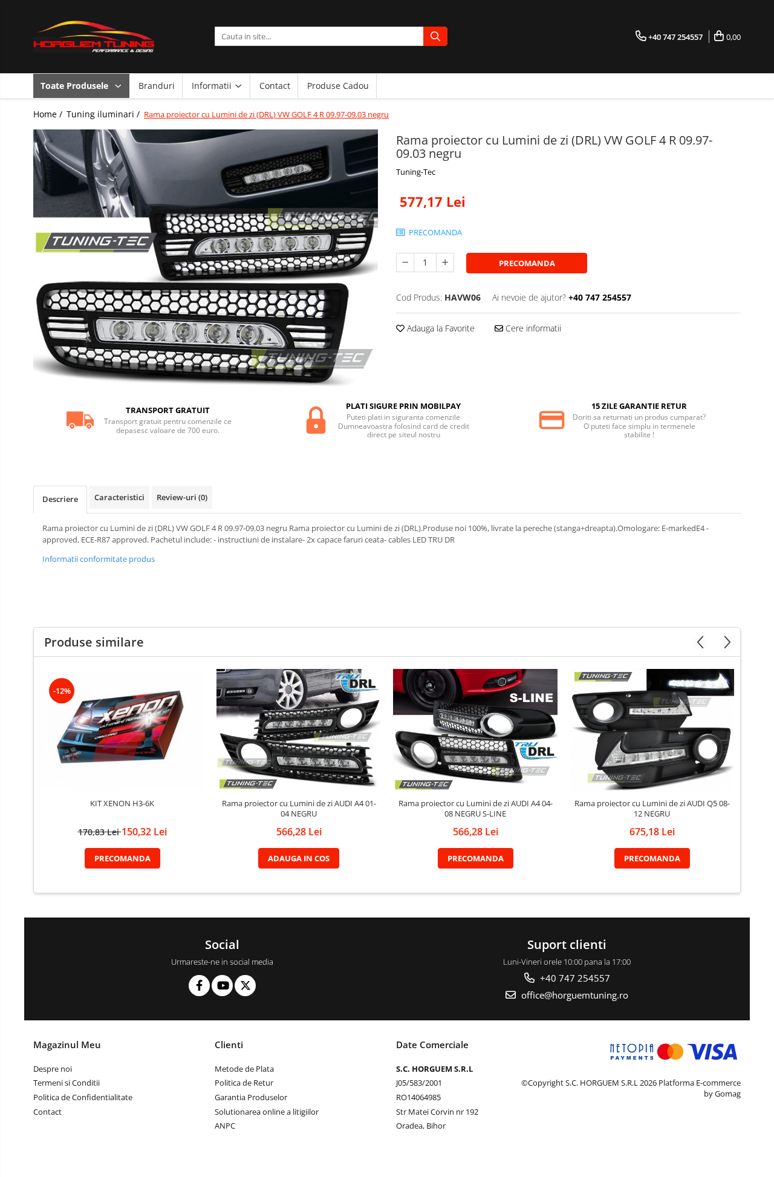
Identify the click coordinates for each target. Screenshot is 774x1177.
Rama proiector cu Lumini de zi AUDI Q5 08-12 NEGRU (652, 808)
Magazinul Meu (67, 1044)
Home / (49, 114)
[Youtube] (222, 985)
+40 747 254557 (574, 978)
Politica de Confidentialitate (82, 1097)
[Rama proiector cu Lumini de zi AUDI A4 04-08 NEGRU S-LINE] (475, 730)
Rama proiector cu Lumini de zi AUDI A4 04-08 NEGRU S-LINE (475, 808)
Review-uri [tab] (182, 497)
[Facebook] (199, 985)
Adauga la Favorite (440, 328)
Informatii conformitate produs (98, 558)
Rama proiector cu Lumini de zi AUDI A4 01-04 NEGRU (299, 808)
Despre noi (52, 1068)
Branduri (156, 85)
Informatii (213, 85)
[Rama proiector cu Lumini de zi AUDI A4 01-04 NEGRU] (298, 730)
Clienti (229, 1044)
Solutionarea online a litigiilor (267, 1111)
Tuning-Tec (415, 171)
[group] (205, 258)
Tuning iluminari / (104, 114)
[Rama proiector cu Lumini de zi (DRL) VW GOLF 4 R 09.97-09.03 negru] (205, 258)
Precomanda (527, 263)
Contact (274, 85)
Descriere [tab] (60, 499)
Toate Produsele (76, 85)
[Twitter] (245, 985)
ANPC (225, 1125)
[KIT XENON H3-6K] (122, 730)
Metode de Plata (244, 1068)
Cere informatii (532, 328)
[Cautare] (435, 36)
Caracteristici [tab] (119, 497)
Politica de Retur (244, 1082)
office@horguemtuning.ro (573, 995)
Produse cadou (338, 85)
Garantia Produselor (251, 1097)
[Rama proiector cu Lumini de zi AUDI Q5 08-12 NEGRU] (652, 730)
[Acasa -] (93, 37)
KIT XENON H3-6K (122, 803)
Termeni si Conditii (66, 1082)
